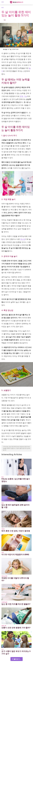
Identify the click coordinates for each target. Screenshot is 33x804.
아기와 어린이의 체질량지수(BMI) (15, 554)
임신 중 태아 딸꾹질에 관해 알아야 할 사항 (15, 506)
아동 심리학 (4, 576)
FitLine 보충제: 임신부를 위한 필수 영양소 (15, 480)
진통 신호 (3, 625)
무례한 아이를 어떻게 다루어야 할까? (15, 579)
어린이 (3, 529)
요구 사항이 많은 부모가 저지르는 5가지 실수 (16, 652)
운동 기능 (23, 96)
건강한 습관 (4, 602)
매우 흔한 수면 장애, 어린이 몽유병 (15, 531)
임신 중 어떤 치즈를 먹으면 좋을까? (15, 604)
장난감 (22, 239)
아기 (2, 7)
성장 (2, 552)
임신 (2, 477)
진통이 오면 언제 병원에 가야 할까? (15, 628)
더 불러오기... (16, 659)
